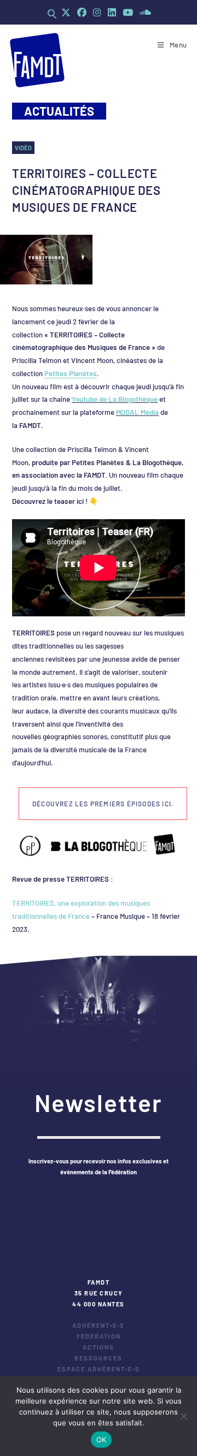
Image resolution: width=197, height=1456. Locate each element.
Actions (98, 1347)
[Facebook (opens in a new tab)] (82, 12)
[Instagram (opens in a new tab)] (97, 12)
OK (101, 1439)
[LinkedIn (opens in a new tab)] (112, 12)
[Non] (183, 1416)
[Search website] (52, 14)
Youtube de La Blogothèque (115, 399)
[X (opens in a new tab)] (66, 12)
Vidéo (23, 147)
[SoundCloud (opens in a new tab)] (143, 12)
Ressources (98, 1358)
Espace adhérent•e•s (98, 1368)
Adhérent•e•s (98, 1325)
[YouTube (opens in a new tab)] (127, 12)
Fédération (99, 1336)
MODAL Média (137, 412)
